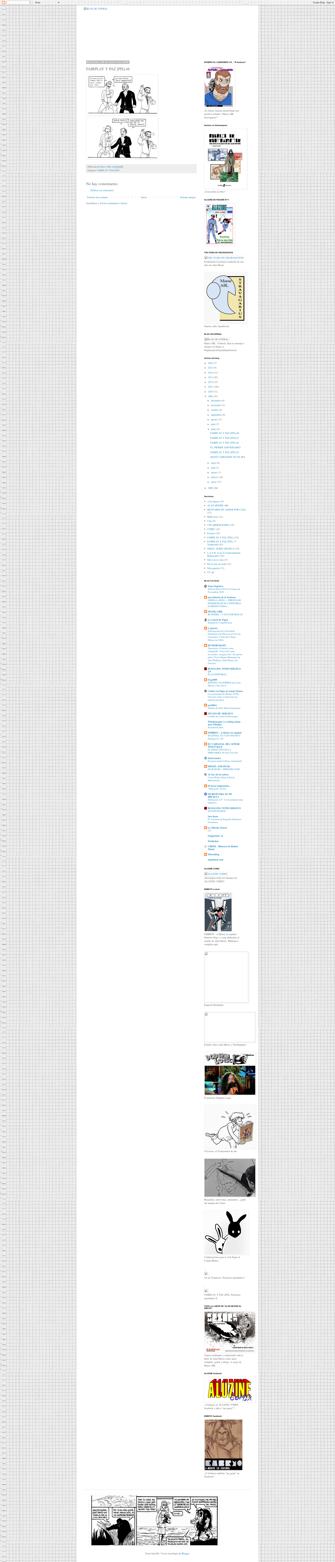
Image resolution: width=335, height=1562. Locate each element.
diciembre (216, 400)
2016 (211, 363)
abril (213, 467)
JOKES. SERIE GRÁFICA (220, 548)
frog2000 (212, 679)
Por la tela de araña (216, 564)
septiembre (216, 414)
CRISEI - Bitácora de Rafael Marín (223, 847)
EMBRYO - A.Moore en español (224, 732)
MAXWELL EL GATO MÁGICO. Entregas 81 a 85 (224, 737)
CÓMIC (211, 529)
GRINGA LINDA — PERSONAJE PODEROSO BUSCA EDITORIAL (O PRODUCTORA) (224, 603)
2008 (211, 488)
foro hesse (213, 816)
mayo (214, 462)
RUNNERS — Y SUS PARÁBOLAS (225, 614)
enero (214, 481)
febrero (215, 477)
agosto (214, 419)
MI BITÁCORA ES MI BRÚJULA (220, 795)
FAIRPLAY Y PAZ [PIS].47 (224, 438)
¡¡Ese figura (213, 501)
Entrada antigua (188, 197)
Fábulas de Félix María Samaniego (224, 708)
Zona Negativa (215, 586)
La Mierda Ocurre (217, 827)
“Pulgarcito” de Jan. (217, 788)
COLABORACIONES (218, 525)
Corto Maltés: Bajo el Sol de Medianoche (221, 779)
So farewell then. (216, 727)
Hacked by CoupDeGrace (220, 622)
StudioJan (213, 841)
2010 (211, 391)
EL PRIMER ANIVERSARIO (225, 447)
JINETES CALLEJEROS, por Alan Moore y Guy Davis (224, 684)
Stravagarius (213, 568)
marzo (214, 472)
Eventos (211, 533)
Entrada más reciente (97, 197)
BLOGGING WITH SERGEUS (224, 808)
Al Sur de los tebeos (218, 774)
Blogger (185, 1553)
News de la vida (215, 559)
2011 (211, 386)
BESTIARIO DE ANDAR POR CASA (226, 509)
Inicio (144, 197)
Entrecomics (214, 758)
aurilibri (212, 705)
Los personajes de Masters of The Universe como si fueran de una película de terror (223, 697)
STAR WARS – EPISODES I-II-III (224, 769)
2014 (211, 372)
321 (209, 830)
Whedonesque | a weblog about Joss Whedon (224, 723)
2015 (211, 367)
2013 (211, 377)
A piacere (213, 628)
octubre (215, 410)
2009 (211, 396)
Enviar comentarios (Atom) (113, 203)
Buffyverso (212, 516)
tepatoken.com (215, 859)
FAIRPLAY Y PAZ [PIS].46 (224, 442)
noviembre (216, 405)
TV (209, 572)
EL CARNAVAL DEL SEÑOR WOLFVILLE (223, 745)
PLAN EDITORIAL (217, 674)
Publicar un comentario (102, 190)
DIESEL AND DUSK (219, 766)
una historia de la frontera (222, 597)
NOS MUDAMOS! (217, 811)
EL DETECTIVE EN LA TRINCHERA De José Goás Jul (223, 751)
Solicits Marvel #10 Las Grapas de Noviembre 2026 (224, 590)
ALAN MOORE (215, 505)
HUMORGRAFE (217, 645)
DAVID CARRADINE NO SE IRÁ (227, 457)
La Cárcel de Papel (218, 620)
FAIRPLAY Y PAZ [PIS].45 (224, 452)
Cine (209, 521)
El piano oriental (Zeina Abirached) (224, 761)
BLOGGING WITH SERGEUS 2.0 (224, 670)
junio (214, 429)
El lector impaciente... (219, 786)
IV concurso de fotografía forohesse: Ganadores (225, 821)
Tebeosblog (213, 854)
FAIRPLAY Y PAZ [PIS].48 (224, 433)
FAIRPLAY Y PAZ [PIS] (108, 170)
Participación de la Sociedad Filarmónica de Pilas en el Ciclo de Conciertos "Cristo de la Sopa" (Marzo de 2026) (224, 635)
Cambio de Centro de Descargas (223, 716)
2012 (211, 382)
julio (213, 424)
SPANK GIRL (215, 611)
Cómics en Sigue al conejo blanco (225, 691)
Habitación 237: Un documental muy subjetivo (225, 801)
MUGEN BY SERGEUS (220, 713)
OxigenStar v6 (215, 836)
